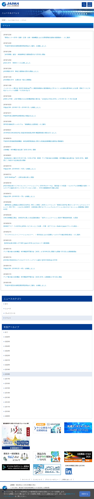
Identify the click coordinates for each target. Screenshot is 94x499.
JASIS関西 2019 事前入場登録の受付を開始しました (21, 71)
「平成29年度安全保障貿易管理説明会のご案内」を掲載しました (24, 285)
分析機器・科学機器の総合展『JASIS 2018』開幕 (19, 150)
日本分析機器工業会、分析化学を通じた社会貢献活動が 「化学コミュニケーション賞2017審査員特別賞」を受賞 (40, 218)
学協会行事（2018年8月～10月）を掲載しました (19, 169)
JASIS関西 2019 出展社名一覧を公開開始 (17, 80)
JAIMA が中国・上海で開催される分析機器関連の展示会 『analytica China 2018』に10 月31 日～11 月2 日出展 (40, 99)
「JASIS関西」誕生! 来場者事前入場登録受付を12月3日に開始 (24, 54)
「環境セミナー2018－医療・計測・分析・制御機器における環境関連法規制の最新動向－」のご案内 (36, 37)
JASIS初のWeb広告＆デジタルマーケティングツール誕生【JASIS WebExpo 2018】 (30, 260)
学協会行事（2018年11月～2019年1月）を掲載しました (22, 107)
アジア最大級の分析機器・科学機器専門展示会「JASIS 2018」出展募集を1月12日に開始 (32, 277)
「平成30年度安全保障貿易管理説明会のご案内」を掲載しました (24, 46)
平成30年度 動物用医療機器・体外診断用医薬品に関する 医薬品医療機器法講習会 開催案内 (33, 141)
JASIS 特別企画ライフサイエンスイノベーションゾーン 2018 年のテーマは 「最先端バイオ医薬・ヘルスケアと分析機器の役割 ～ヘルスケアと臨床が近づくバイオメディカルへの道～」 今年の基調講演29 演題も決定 (46, 187)
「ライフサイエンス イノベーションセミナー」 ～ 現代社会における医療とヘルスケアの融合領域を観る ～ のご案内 (41, 235)
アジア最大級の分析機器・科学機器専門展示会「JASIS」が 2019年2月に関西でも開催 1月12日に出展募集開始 (39, 251)
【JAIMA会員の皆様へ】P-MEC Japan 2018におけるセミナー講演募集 (26, 243)
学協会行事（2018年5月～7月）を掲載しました (19, 196)
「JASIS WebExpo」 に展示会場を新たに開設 (18, 177)
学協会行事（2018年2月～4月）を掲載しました (19, 268)
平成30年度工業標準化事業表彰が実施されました (19, 116)
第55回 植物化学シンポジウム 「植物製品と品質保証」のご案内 (24, 124)
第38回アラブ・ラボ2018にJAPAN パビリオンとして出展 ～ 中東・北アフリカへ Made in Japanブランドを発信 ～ (41, 226)
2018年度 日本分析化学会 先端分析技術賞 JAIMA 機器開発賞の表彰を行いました (30, 133)
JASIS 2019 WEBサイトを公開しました (16, 63)
